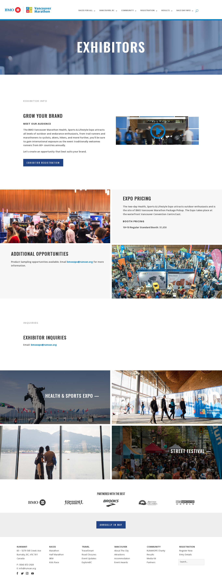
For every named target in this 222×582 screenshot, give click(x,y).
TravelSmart (88, 551)
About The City (121, 551)
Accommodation (122, 559)
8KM (51, 559)
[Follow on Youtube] (32, 573)
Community (127, 11)
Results (165, 11)
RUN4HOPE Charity (156, 551)
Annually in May (111, 524)
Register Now (185, 551)
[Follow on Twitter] (22, 573)
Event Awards (121, 562)
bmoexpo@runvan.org (80, 262)
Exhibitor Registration (43, 162)
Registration (147, 11)
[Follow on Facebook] (17, 573)
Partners (151, 562)
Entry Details (185, 555)
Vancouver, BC (106, 11)
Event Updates (89, 559)
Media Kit (151, 559)
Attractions (119, 555)
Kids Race (54, 562)
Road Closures (89, 555)
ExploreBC (87, 562)
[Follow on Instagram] (27, 573)
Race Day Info (183, 11)
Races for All (85, 11)
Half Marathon (56, 555)
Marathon (54, 551)
